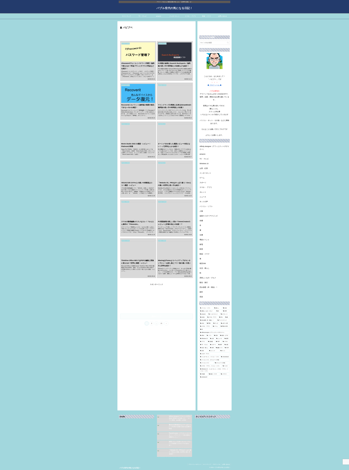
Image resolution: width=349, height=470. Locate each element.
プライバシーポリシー (194, 464)
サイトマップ (207, 464)
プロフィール (216, 464)
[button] (227, 43)
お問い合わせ (226, 464)
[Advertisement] (156, 35)
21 (161, 323)
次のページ (156, 316)
